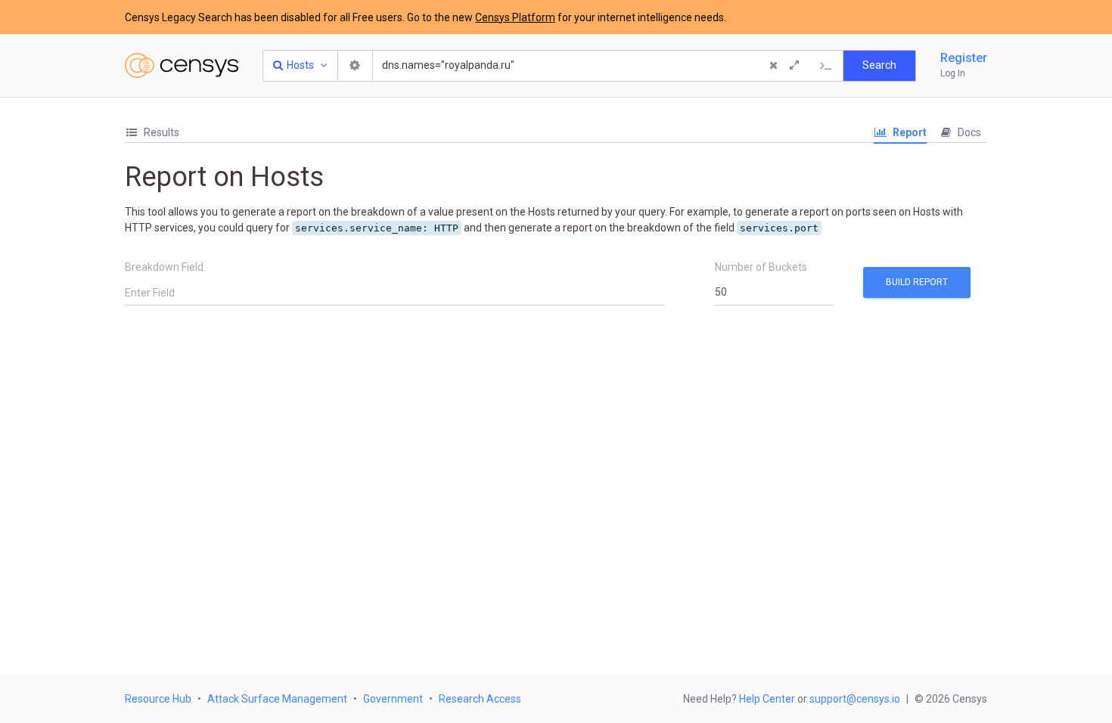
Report (908, 132)
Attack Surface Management (277, 699)
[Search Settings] (355, 66)
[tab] (152, 132)
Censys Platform (515, 17)
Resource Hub (158, 699)
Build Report (917, 282)
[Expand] (794, 66)
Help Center (767, 699)
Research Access (480, 699)
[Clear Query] (773, 66)
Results (160, 132)
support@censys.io (854, 699)
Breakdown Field (164, 267)
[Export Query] (826, 66)
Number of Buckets (761, 267)
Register (963, 58)
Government (393, 699)
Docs (968, 132)
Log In (952, 73)
